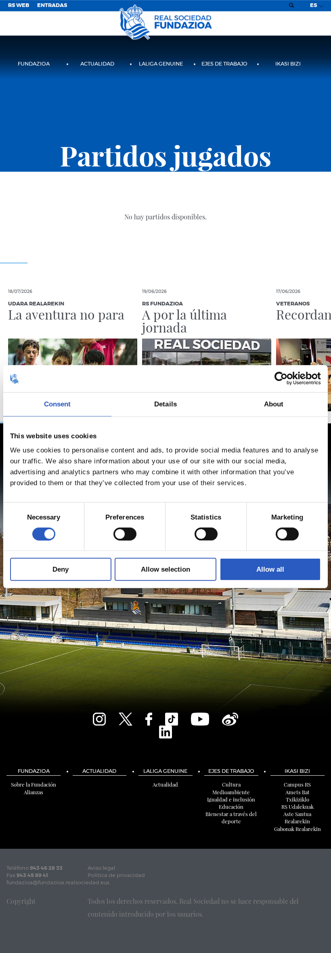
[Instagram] (99, 718)
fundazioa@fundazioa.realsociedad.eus (57, 883)
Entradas (52, 5)
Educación (231, 806)
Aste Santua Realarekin (297, 817)
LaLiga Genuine (161, 64)
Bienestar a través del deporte (231, 817)
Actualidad (97, 64)
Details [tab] (165, 404)
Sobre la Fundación (33, 784)
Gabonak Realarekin (297, 828)
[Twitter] (125, 718)
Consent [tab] (57, 404)
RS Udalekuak (297, 806)
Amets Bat (297, 792)
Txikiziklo (297, 799)
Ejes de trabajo (224, 64)
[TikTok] (171, 718)
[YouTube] (200, 718)
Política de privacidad (116, 875)
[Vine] (230, 718)
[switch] (124, 533)
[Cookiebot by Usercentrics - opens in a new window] (285, 378)
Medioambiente (231, 792)
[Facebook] (148, 718)
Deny (60, 569)
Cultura (231, 784)
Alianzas (33, 792)
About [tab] (274, 404)
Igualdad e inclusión (231, 799)
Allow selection (165, 569)
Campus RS (297, 784)
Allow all (270, 569)
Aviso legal (101, 868)
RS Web (18, 5)
